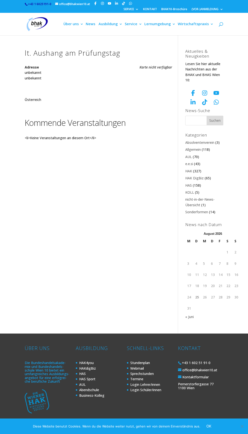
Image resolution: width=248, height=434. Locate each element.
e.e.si (189, 163)
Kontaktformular (195, 377)
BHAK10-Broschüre (174, 9)
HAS (188, 185)
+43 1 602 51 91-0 (196, 362)
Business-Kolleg (91, 395)
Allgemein (193, 149)
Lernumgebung (157, 24)
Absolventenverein (199, 142)
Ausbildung (108, 24)
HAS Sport (87, 379)
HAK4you (86, 362)
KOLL (189, 192)
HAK (188, 171)
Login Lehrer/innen (145, 384)
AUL (188, 156)
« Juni (189, 316)
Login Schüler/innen (145, 390)
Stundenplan (140, 362)
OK (208, 426)
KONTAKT (150, 9)
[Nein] (242, 426)
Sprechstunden (142, 373)
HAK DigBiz (194, 178)
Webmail (137, 368)
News (90, 24)
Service (131, 24)
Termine (136, 379)
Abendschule (89, 390)
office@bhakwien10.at (199, 370)
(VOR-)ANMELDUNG (205, 9)
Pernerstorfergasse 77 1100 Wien (196, 386)
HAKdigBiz (87, 368)
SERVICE (129, 9)
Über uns (71, 24)
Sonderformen (196, 212)
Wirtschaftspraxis (193, 24)
